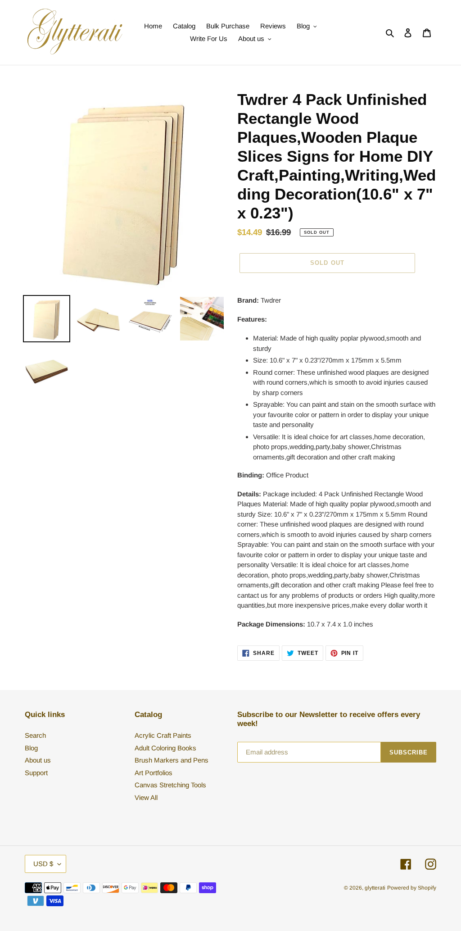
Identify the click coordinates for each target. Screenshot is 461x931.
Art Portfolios (153, 773)
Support (36, 773)
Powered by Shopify (411, 888)
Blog (31, 748)
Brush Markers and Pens (171, 760)
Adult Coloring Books (165, 748)
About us (38, 760)
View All (146, 797)
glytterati (375, 888)
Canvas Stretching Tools (170, 785)
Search (35, 735)
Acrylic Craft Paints (163, 735)
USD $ (43, 863)
